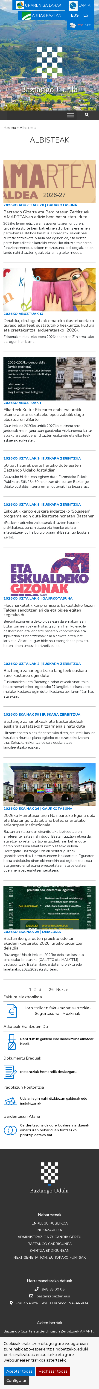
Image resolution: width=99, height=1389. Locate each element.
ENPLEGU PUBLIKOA (50, 1223)
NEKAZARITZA (49, 1230)
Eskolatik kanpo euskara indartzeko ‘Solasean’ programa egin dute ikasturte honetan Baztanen (48, 513)
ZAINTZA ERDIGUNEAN (49, 1251)
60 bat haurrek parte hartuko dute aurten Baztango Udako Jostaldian (42, 467)
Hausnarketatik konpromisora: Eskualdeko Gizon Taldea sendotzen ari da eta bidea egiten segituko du (49, 610)
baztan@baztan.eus (53, 1296)
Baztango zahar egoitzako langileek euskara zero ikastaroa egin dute (45, 673)
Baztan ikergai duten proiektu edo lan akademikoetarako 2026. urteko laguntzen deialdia (43, 943)
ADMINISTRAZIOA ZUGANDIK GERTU (49, 1237)
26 (51, 989)
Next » (62, 989)
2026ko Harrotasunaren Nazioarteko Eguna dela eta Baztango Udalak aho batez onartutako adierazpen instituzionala (49, 820)
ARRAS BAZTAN (46, 15)
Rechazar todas (53, 1371)
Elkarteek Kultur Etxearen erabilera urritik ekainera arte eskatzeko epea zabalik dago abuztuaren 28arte (43, 414)
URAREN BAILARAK (42, 5)
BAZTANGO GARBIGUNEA (50, 1244)
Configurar (16, 1380)
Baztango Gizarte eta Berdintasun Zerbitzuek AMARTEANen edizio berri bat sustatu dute (46, 214)
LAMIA (84, 5)
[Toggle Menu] (70, 115)
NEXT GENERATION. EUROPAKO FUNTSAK (49, 1257)
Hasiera (9, 128)
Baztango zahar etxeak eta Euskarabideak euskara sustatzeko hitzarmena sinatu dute (44, 723)
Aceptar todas (19, 1371)
